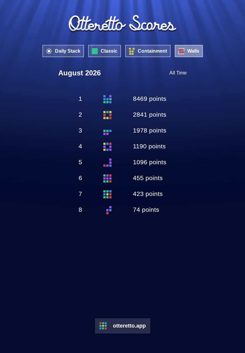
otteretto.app (129, 326)
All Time (178, 72)
